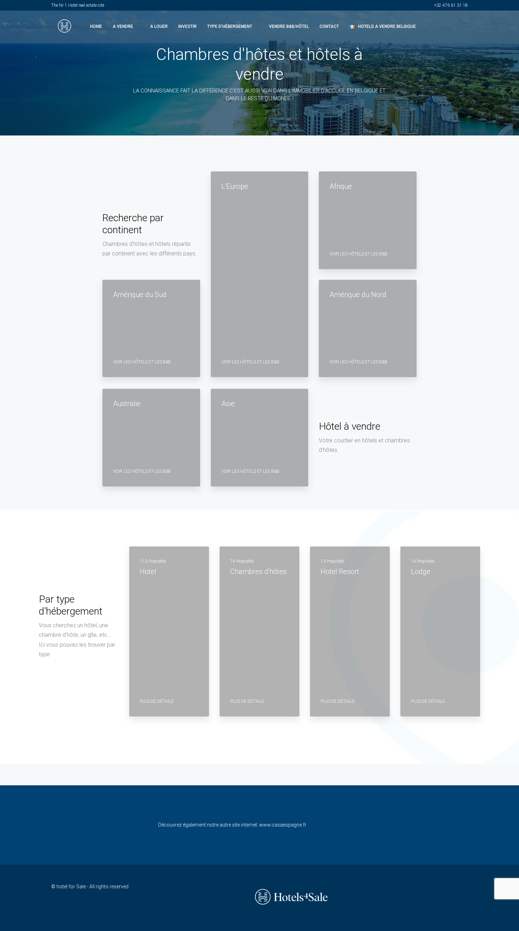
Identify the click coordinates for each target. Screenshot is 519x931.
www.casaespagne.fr (282, 825)
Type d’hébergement (229, 26)
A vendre (123, 26)
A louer (159, 26)
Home (96, 26)
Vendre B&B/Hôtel (289, 26)
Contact (329, 26)
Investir (187, 26)
